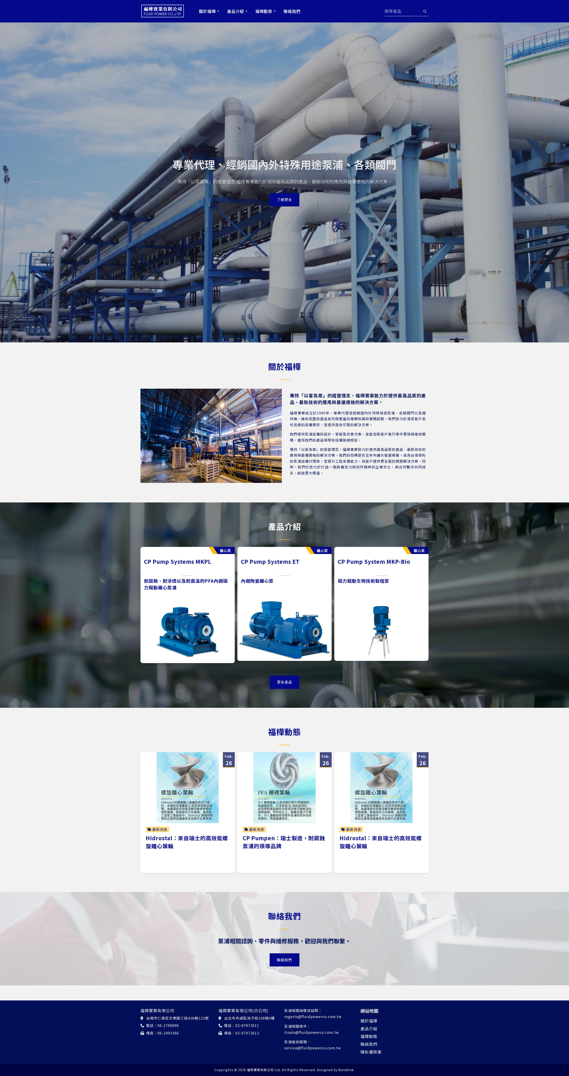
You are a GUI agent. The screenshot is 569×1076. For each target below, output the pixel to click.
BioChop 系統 (259, 561)
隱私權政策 (371, 1052)
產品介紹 (369, 1028)
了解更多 (284, 199)
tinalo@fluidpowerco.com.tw (311, 1032)
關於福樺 (369, 1021)
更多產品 (284, 682)
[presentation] (136, 607)
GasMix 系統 (354, 561)
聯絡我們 (284, 959)
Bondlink (346, 1070)
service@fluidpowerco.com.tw (312, 1047)
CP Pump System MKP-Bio (180, 561)
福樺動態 (369, 1036)
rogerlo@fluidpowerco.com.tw (313, 1016)
